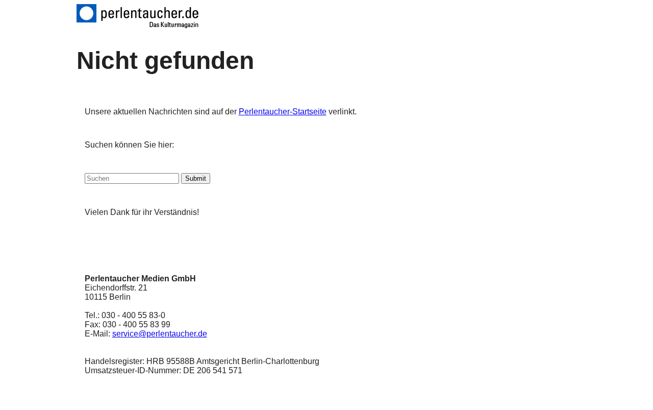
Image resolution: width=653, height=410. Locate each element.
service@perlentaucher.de (159, 333)
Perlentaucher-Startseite (282, 111)
